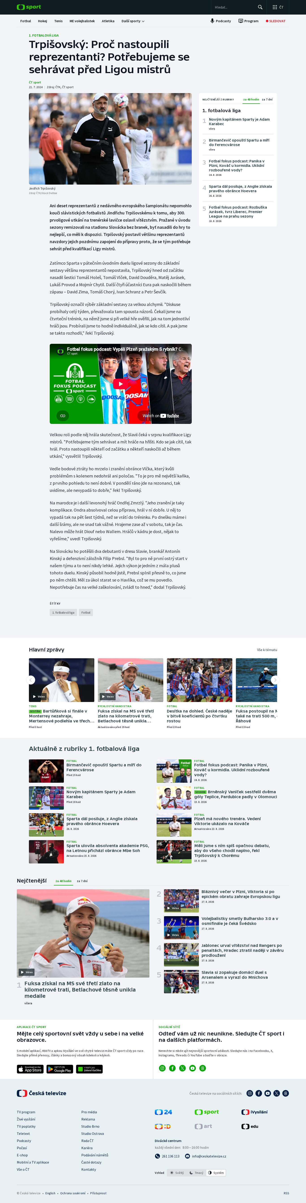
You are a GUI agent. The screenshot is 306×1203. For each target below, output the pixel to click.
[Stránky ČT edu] (249, 1128)
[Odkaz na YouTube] (192, 1068)
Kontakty (88, 1169)
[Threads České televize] (285, 1093)
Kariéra (87, 1148)
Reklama (88, 1119)
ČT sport (35, 82)
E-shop (22, 1155)
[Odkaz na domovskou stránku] (35, 7)
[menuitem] (25, 21)
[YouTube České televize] (267, 1093)
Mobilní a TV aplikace (33, 1162)
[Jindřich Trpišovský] (110, 139)
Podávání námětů (94, 1155)
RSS (286, 1193)
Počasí (22, 1148)
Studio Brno (90, 1126)
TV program (26, 1112)
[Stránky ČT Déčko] (163, 1128)
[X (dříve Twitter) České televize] (276, 1093)
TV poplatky (26, 1126)
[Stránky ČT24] (163, 1113)
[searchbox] (234, 7)
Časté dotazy (91, 1162)
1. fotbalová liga (44, 35)
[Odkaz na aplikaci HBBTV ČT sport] (89, 1069)
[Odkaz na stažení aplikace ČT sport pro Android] (59, 1069)
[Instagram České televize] (249, 1093)
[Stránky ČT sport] (207, 1113)
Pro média (89, 1112)
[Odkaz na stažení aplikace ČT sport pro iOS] (30, 1069)
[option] (177, 1173)
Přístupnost (98, 1193)
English (50, 1193)
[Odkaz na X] (182, 1068)
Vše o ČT (23, 1169)
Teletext (23, 1133)
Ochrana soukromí (72, 1193)
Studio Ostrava (92, 1133)
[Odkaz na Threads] (202, 1068)
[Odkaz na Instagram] (162, 1068)
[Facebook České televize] (258, 1093)
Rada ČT (87, 1140)
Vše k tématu (267, 649)
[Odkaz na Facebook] (172, 1068)
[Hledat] (260, 7)
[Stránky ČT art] (203, 1128)
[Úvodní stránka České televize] (42, 1093)
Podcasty (24, 1140)
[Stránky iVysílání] (254, 1113)
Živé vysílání (26, 1119)
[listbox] (196, 1173)
